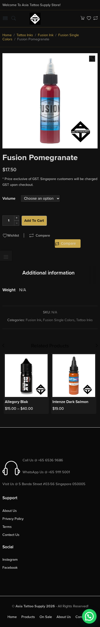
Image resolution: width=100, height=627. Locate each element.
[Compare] (95, 19)
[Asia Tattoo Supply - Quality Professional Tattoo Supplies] (35, 18)
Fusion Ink (45, 35)
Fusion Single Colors (59, 320)
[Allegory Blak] (26, 375)
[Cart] (82, 19)
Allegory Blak (16, 401)
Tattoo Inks (25, 35)
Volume (9, 199)
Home (7, 35)
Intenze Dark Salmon (70, 401)
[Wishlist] (89, 19)
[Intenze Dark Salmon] (73, 375)
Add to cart (34, 220)
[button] (89, 616)
